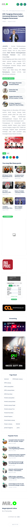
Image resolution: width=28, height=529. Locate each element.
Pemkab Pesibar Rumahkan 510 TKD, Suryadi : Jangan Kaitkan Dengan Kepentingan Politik (16, 440)
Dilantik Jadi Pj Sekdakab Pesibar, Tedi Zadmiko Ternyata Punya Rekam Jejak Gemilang (17, 470)
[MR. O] (5, 4)
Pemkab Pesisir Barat (8, 412)
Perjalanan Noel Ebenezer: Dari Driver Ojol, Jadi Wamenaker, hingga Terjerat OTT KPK (19, 175)
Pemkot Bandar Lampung (9, 420)
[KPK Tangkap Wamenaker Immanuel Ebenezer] (5, 83)
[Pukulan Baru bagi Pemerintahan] (5, 90)
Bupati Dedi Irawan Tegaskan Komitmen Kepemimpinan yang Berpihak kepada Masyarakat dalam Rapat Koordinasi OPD (17, 455)
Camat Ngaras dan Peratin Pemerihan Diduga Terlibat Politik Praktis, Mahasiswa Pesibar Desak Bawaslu (16, 484)
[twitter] (7, 157)
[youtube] (21, 520)
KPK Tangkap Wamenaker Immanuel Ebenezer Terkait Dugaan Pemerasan (20, 207)
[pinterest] (14, 157)
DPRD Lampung (7, 382)
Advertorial (6, 379)
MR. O (18, 516)
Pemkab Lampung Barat (9, 397)
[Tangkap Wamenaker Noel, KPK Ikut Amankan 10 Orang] (5, 97)
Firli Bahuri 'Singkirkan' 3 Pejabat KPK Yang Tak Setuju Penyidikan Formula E (16, 104)
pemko (18, 427)
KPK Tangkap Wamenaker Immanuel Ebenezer (15, 83)
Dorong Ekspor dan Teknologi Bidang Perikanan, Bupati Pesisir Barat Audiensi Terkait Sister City (17, 448)
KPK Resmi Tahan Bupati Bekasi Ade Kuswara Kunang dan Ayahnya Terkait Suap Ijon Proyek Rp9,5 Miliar (7, 175)
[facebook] (3, 157)
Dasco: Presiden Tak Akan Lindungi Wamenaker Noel (20, 191)
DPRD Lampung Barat (8, 386)
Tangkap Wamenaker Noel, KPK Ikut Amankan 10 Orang (16, 97)
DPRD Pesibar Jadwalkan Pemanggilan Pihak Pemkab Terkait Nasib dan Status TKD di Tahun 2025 (17, 477)
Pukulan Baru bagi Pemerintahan (13, 90)
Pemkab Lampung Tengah (9, 405)
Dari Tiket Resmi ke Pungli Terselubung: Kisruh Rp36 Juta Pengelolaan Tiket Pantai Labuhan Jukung (16, 462)
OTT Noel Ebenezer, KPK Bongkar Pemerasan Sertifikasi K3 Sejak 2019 (6, 191)
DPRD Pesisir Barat (8, 394)
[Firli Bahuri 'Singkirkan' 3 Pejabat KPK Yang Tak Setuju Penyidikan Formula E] (5, 104)
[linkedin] (17, 157)
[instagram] (18, 520)
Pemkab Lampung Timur (9, 409)
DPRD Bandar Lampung (17, 379)
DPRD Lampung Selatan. (9, 390)
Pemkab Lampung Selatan (9, 401)
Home (3, 10)
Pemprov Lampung (8, 424)
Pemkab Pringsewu (8, 416)
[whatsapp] (10, 157)
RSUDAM (18, 424)
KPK (7, 10)
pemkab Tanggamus (8, 427)
